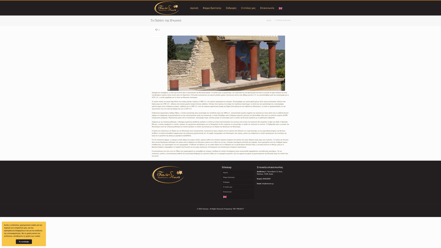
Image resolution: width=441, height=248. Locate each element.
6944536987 (267, 179)
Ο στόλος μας (227, 187)
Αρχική (269, 20)
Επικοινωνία (227, 192)
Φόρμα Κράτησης (229, 177)
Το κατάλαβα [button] (24, 242)
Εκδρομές (226, 182)
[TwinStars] (166, 7)
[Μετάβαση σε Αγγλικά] (281, 7)
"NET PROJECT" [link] (238, 209)
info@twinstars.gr (268, 184)
